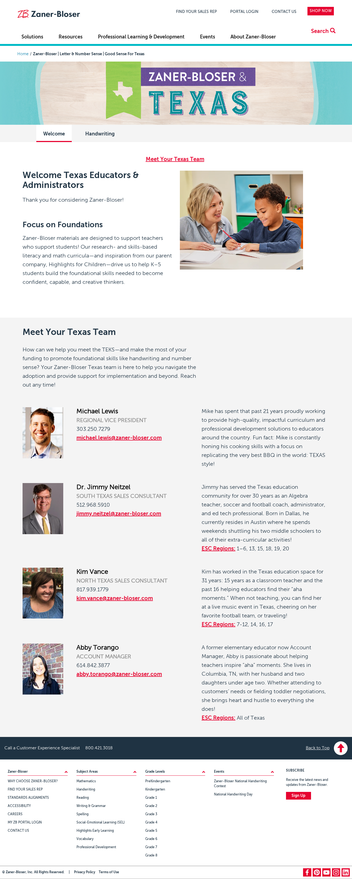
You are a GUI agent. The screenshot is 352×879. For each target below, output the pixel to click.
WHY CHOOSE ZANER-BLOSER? (33, 781)
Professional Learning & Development (141, 37)
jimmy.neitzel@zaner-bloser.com (118, 514)
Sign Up (299, 796)
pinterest (317, 872)
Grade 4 (151, 822)
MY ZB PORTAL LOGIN (25, 822)
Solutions (32, 37)
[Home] (48, 15)
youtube (326, 872)
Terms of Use (109, 872)
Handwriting (100, 134)
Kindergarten (155, 789)
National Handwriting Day (233, 794)
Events (207, 37)
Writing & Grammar (91, 806)
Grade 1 (151, 798)
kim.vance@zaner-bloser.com (114, 598)
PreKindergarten (157, 781)
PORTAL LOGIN (244, 12)
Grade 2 (151, 806)
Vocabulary (85, 839)
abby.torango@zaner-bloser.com (119, 674)
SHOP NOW (321, 11)
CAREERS (15, 814)
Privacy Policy (84, 872)
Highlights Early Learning (95, 831)
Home (23, 54)
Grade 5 (151, 831)
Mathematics (86, 781)
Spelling (82, 814)
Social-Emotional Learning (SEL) (100, 822)
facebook (307, 872)
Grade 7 (151, 847)
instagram (336, 872)
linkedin (346, 872)
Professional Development (96, 847)
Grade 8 (151, 855)
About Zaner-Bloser (253, 37)
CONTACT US (284, 12)
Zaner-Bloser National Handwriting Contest (240, 784)
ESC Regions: (218, 549)
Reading (82, 798)
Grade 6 (151, 839)
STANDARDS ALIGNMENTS (28, 798)
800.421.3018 (99, 748)
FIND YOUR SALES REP (196, 12)
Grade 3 (151, 814)
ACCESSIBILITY (19, 806)
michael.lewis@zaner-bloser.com (119, 438)
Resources (70, 37)
